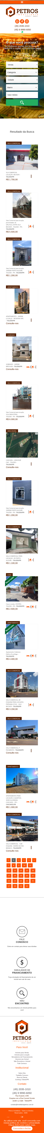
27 (9, 886)
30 (27, 886)
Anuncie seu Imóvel (22, 1059)
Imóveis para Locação (22, 1055)
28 (15, 886)
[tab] (22, 54)
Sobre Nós (22, 1073)
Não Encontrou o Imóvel (22, 1061)
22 (9, 881)
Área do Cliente (22, 1077)
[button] (22, 2)
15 (27, 870)
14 (21, 870)
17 (9, 876)
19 (21, 876)
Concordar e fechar (22, 1128)
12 (9, 870)
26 (33, 881)
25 (27, 881)
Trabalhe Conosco (22, 1075)
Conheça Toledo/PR (22, 1079)
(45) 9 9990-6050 (22, 29)
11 (30, 865)
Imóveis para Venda (22, 1052)
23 (15, 881)
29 (21, 886)
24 (21, 881)
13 (15, 870)
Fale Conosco (22, 1063)
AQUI (17, 1125)
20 (27, 876)
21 (33, 876)
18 (15, 876)
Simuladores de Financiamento (22, 1057)
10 (24, 865)
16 (33, 870)
